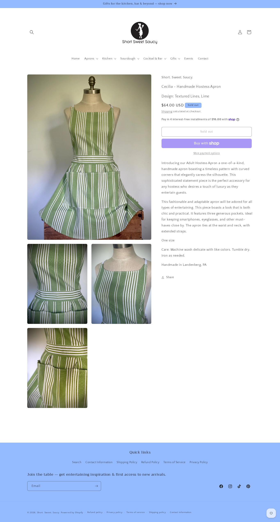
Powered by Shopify (72, 512)
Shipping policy (157, 512)
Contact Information (99, 462)
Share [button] (170, 277)
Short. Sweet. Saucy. (48, 512)
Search (77, 462)
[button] (31, 32)
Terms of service (135, 512)
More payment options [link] (206, 153)
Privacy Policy (199, 462)
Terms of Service (174, 462)
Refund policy (95, 512)
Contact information (180, 512)
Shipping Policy (127, 462)
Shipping (167, 111)
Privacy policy (114, 512)
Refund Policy (150, 462)
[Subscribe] (96, 486)
